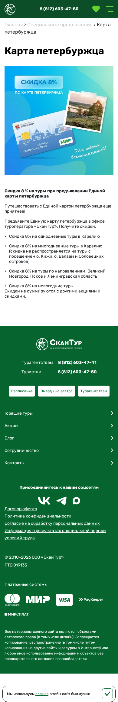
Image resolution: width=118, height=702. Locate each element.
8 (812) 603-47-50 (59, 8)
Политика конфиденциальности (38, 516)
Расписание (22, 391)
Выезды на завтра (57, 391)
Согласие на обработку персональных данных (52, 523)
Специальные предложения (60, 25)
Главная (14, 25)
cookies (41, 694)
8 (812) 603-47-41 (77, 362)
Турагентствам (93, 391)
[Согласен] (107, 693)
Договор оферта (21, 508)
